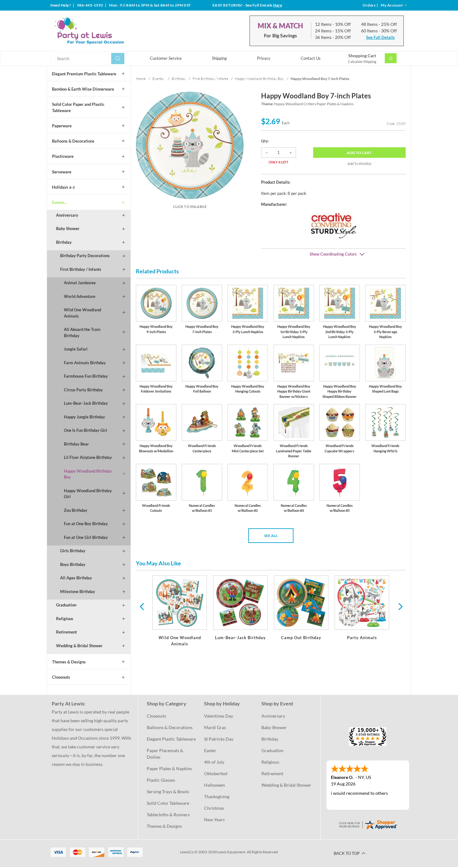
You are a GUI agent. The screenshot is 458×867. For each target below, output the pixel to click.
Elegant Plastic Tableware (171, 739)
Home (141, 78)
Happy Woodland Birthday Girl (88, 493)
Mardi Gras (215, 727)
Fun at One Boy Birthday (86, 523)
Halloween (214, 785)
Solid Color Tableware (168, 803)
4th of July (214, 762)
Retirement (66, 631)
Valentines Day (218, 716)
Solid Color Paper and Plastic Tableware (78, 107)
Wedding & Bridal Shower (79, 645)
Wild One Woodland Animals (82, 312)
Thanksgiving (216, 796)
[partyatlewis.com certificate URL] (368, 824)
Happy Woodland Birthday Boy (88, 474)
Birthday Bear (76, 443)
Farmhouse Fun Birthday (86, 376)
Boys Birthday (72, 564)
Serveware (61, 171)
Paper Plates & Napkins (169, 768)
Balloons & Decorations (73, 141)
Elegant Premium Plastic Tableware (84, 73)
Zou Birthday (75, 510)
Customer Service (166, 58)
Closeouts (61, 677)
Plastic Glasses (161, 780)
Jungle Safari (76, 348)
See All (271, 535)
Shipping (219, 58)
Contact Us (311, 58)
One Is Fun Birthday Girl (85, 430)
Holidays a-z (63, 187)
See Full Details (380, 37)
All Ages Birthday (76, 577)
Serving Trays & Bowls (168, 791)
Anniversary (67, 215)
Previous (141, 606)
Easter (210, 750)
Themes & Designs (69, 661)
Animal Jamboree (80, 282)
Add (359, 152)
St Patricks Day (218, 739)
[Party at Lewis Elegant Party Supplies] (104, 30)
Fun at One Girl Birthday (86, 537)
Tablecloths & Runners (168, 814)
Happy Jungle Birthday (84, 416)
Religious (64, 618)
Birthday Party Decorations (85, 255)
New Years (214, 819)
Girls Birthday (72, 550)
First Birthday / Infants (80, 269)
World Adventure (79, 296)
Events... (59, 202)
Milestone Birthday (77, 591)
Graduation (66, 604)
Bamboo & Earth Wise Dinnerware (83, 89)
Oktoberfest (215, 773)
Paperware (62, 125)
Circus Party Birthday (83, 389)
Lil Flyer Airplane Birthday (88, 457)
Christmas (214, 808)
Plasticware (63, 156)
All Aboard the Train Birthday (82, 332)
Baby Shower (67, 228)
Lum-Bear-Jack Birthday (86, 403)
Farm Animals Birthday (85, 362)
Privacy (263, 58)
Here (277, 5)
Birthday (64, 242)
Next (399, 606)
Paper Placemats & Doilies (165, 754)
